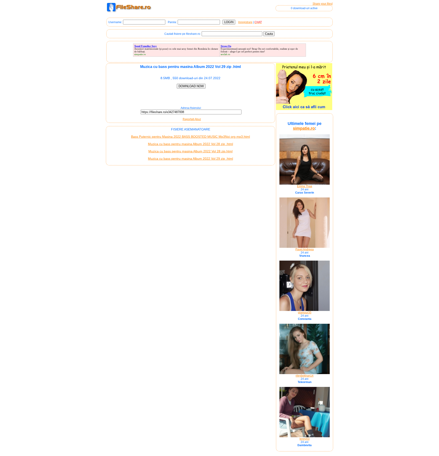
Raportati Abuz (192, 119)
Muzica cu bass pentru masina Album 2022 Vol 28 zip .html (190, 144)
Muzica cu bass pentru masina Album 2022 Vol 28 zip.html (190, 151)
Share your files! (323, 3)
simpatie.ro (304, 128)
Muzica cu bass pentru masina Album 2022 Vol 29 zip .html (190, 158)
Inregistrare (245, 22)
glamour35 (304, 312)
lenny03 (305, 438)
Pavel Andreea (304, 249)
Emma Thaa (304, 186)
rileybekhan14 (304, 375)
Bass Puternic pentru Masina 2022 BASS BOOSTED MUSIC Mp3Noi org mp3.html (190, 136)
